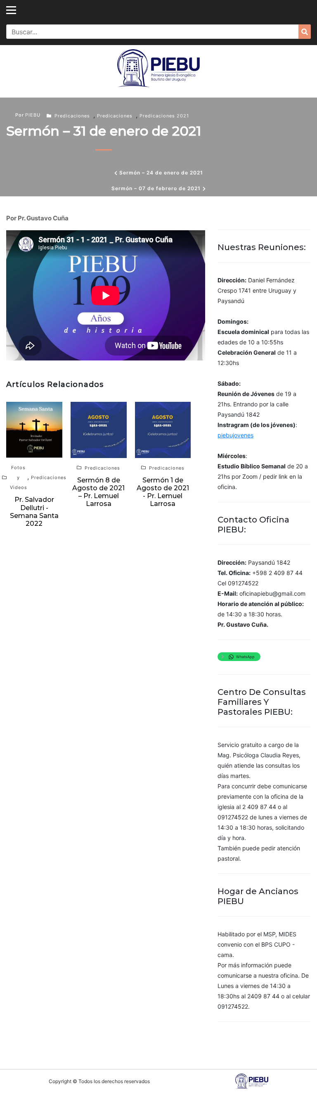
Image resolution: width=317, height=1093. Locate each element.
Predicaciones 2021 (164, 116)
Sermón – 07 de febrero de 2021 (156, 188)
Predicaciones (72, 116)
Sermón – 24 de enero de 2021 (161, 172)
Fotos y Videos (18, 477)
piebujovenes (235, 435)
